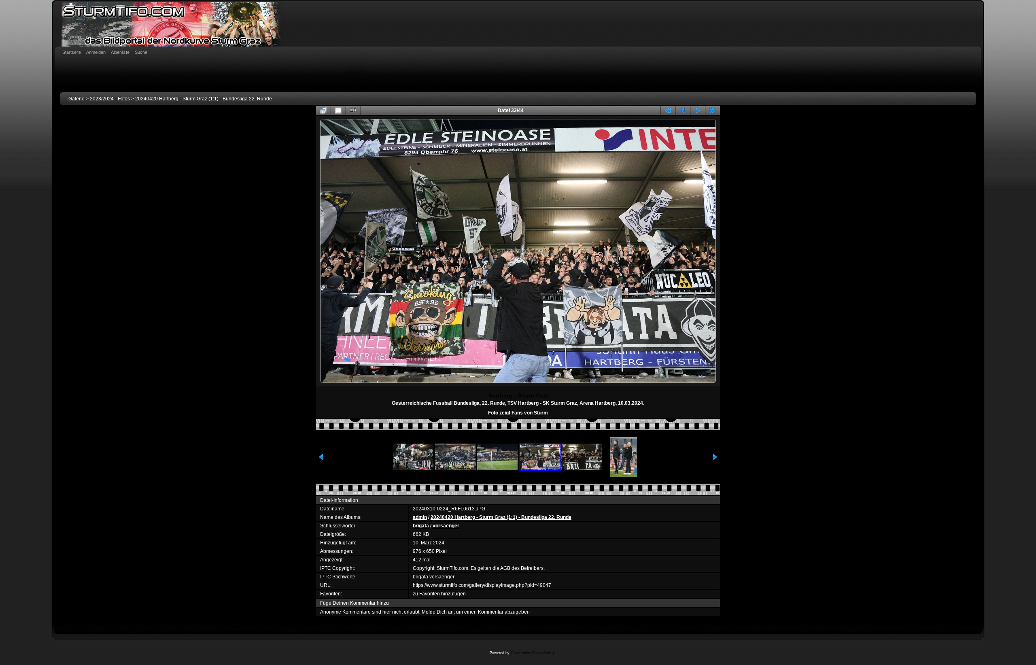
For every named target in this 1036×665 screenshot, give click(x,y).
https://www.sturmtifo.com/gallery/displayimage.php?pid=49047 (482, 585)
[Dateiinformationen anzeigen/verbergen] (338, 110)
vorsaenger (446, 526)
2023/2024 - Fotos (110, 99)
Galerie (76, 99)
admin (420, 517)
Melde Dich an (438, 612)
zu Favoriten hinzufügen (439, 594)
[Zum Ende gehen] (712, 110)
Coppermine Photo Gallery (533, 653)
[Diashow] (353, 110)
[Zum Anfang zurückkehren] (667, 110)
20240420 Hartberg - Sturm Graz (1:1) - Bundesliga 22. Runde (203, 99)
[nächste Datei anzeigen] (697, 110)
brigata (421, 526)
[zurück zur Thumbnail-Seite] (323, 110)
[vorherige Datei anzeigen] (682, 110)
